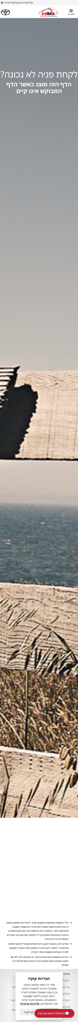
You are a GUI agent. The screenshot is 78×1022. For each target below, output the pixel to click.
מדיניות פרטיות (29, 1003)
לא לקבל (29, 1012)
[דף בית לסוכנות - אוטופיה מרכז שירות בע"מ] (48, 12)
